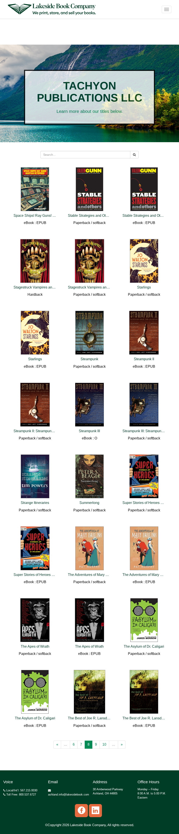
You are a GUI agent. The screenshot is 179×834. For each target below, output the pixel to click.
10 (104, 744)
